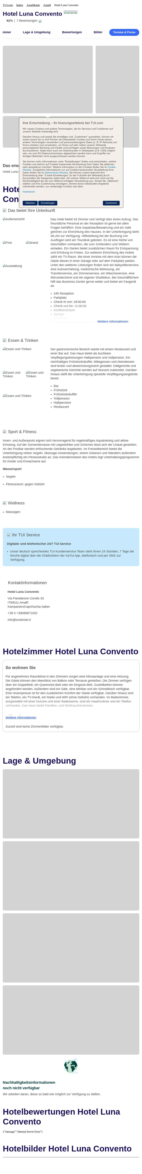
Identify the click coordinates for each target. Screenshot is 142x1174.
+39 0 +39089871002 (22, 613)
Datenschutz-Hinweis (56, 172)
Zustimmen (111, 203)
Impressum (29, 191)
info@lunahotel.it (19, 620)
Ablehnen (30, 203)
